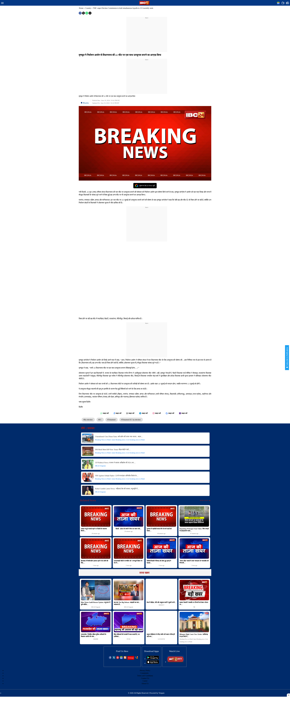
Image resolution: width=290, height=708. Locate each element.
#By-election (88, 420)
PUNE (128, 639)
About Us (145, 683)
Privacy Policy (145, 670)
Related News (88, 500)
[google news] (121, 658)
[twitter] (113, 658)
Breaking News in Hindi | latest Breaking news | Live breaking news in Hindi (120, 440)
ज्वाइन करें (106, 413)
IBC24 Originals (100, 466)
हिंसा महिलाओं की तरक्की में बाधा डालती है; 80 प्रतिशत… (127, 635)
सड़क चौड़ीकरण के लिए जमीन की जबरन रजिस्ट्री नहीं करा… (161, 635)
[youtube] (117, 658)
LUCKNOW (161, 639)
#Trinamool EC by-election (131, 420)
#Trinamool (111, 420)
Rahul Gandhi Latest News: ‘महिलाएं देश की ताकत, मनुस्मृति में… (117, 489)
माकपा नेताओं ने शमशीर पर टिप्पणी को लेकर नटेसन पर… (194, 603)
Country (88, 8)
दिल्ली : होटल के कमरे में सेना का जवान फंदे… (128, 529)
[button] (2, 3)
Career (145, 681)
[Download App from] (152, 659)
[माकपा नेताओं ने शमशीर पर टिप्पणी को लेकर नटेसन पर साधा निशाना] (194, 590)
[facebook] (110, 658)
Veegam (161, 693)
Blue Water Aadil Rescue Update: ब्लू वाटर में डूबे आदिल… (95, 603)
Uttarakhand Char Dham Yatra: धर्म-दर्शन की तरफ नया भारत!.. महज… (119, 436)
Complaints (144, 673)
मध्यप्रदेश (95, 639)
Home (81, 8)
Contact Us (145, 678)
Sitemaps (131, 658)
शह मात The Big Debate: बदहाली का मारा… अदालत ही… (127, 603)
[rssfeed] (125, 658)
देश (194, 607)
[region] (147, 33)
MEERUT (161, 605)
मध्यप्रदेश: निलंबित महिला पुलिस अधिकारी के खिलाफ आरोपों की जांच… (93, 635)
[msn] (136, 658)
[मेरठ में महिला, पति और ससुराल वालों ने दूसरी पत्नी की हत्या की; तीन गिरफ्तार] (161, 590)
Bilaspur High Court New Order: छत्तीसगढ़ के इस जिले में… (194, 635)
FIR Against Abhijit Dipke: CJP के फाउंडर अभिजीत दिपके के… (116, 476)
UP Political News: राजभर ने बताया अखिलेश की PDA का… (115, 463)
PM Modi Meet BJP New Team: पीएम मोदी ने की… (112, 450)
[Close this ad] (288, 695)
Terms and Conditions (145, 676)
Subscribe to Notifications (287, 356)
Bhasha (86, 103)
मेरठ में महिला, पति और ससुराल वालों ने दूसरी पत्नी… (161, 602)
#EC (100, 420)
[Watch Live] (175, 662)
